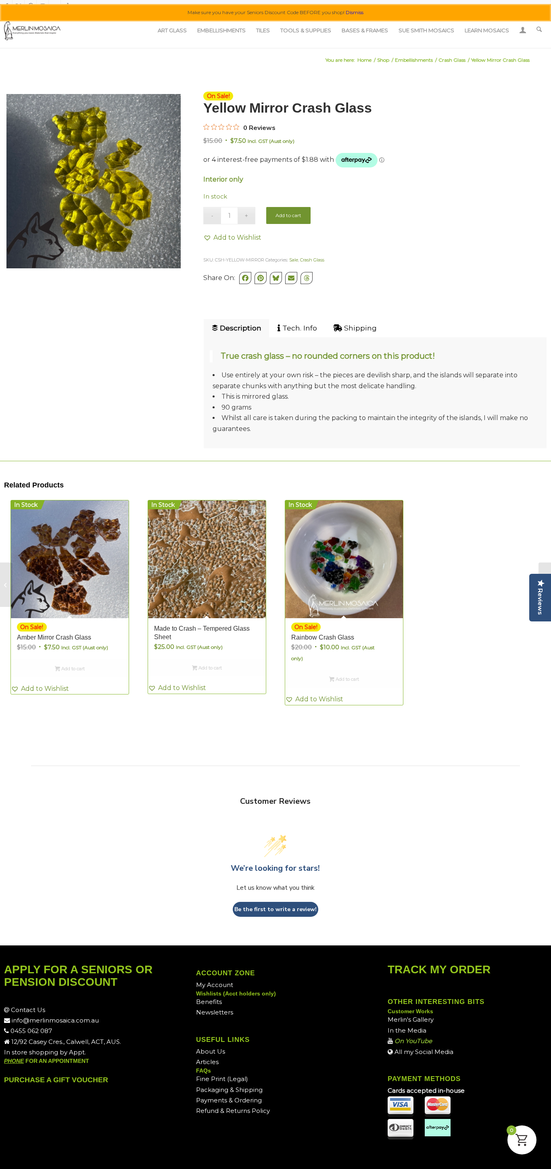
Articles (207, 1062)
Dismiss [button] (354, 12)
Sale (293, 260)
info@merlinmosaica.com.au (54, 1020)
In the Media (407, 1030)
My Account (214, 985)
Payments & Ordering (229, 1100)
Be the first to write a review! (275, 909)
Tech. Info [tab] (298, 328)
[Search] (539, 30)
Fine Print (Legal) (222, 1079)
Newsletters (214, 1012)
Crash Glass (312, 260)
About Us (210, 1051)
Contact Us (27, 1010)
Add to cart (288, 215)
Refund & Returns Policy (233, 1111)
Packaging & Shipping (229, 1090)
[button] (232, 237)
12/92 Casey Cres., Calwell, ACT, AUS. (65, 1042)
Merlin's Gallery (411, 1019)
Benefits (209, 1002)
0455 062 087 (30, 1031)
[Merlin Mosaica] (32, 30)
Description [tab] (239, 328)
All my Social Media (423, 1052)
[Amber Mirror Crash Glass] (6, 585)
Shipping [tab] (359, 328)
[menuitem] (172, 30)
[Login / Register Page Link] (522, 31)
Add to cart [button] (72, 668)
